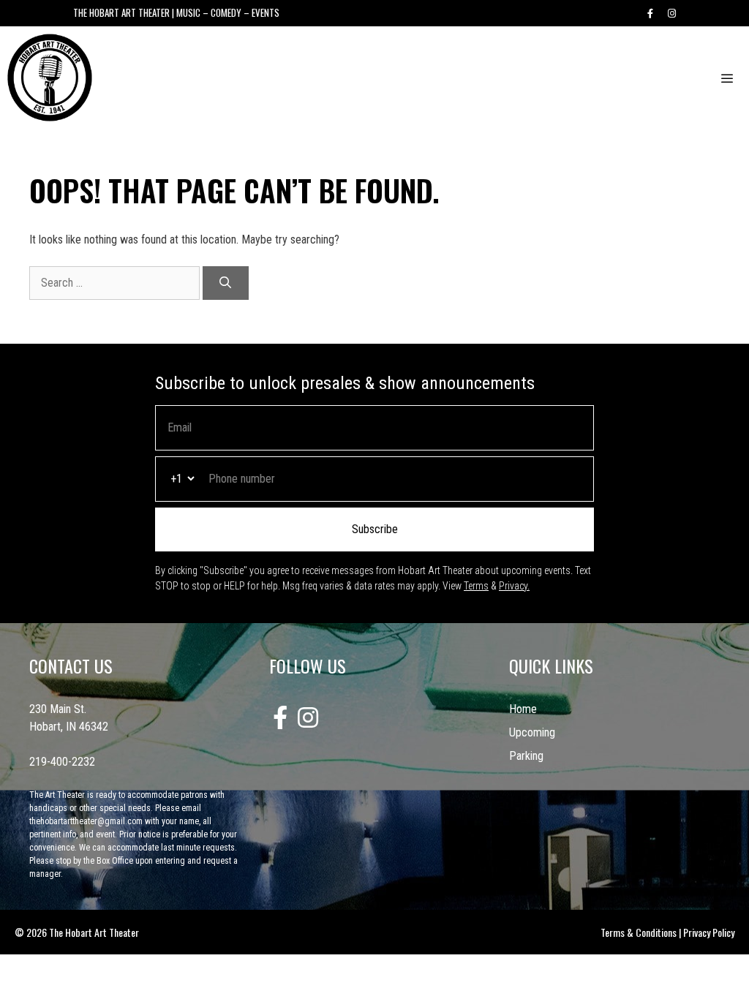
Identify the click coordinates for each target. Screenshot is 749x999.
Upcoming (532, 732)
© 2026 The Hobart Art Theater (77, 932)
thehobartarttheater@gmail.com (86, 821)
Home (523, 709)
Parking (526, 756)
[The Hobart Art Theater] (49, 77)
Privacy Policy (708, 932)
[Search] (226, 283)
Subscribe (375, 529)
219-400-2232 (62, 762)
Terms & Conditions (639, 932)
